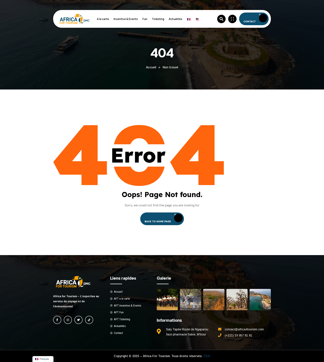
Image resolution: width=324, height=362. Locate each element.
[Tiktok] (89, 320)
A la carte (103, 19)
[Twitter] (78, 320)
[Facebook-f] (57, 320)
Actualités (175, 19)
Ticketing (158, 19)
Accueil (151, 67)
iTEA (206, 356)
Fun (144, 19)
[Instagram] (68, 320)
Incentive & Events (126, 19)
